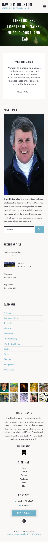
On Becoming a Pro (12, 253)
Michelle (21, 263)
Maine (35, 26)
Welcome (8, 274)
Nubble (14, 32)
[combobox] (19, 229)
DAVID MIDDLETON (17, 4)
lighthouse (23, 20)
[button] (44, 6)
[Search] (39, 229)
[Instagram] (24, 521)
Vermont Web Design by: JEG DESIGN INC (24, 534)
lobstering (17, 26)
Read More (22, 92)
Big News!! (8, 285)
